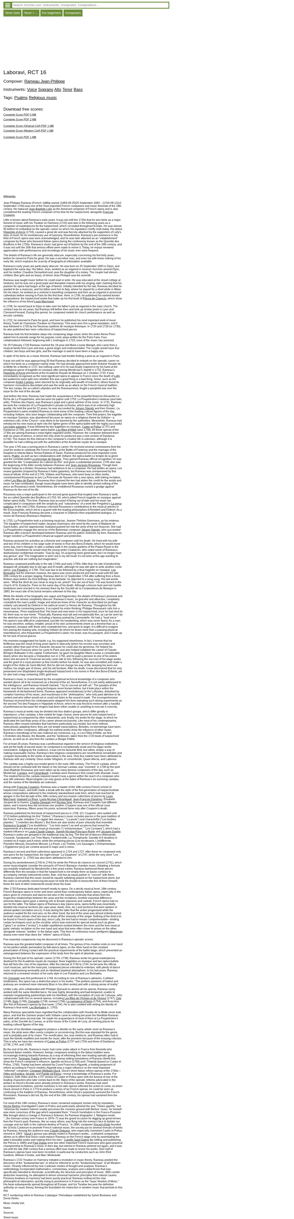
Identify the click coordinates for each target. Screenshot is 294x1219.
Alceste (30, 1073)
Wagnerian (115, 931)
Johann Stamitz (84, 408)
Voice (32, 89)
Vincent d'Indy (101, 1124)
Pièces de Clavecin (94, 298)
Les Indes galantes (14, 426)
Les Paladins (20, 570)
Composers (73, 13)
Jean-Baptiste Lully (40, 209)
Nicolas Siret (64, 802)
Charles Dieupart (40, 802)
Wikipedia (9, 196)
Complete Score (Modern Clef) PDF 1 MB (28, 130)
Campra (22, 773)
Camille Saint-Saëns (76, 1139)
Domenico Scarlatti (14, 825)
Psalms (21, 97)
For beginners (51, 13)
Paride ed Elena (51, 1073)
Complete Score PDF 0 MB (19, 114)
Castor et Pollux (91, 426)
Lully (117, 376)
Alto (57, 89)
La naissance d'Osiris (79, 1001)
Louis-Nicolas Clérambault (55, 799)
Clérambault (41, 773)
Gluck (27, 1133)
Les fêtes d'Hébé (66, 429)
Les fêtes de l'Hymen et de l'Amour (85, 998)
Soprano (45, 89)
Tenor (67, 89)
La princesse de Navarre (46, 459)
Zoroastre (14, 978)
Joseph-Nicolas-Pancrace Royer (75, 831)
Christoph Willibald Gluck (45, 1070)
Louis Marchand (44, 301)
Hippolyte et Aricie (14, 232)
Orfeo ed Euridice (13, 1073)
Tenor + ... (31, 13)
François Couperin (28, 787)
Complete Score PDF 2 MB (19, 119)
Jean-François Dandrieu (87, 799)
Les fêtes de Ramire (23, 480)
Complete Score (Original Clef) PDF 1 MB (28, 126)
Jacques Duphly (110, 831)
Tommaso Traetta (28, 1058)
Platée (16, 456)
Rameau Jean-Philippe (44, 81)
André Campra (25, 382)
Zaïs (118, 998)
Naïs (15, 1001)
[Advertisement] (86, 44)
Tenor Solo (12, 13)
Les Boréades (37, 1007)
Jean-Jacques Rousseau (86, 465)
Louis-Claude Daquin (41, 831)
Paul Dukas (40, 1142)
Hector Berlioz (12, 1106)
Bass (78, 89)
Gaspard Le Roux (27, 799)
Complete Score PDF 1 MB (19, 137)
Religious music (43, 97)
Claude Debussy (60, 1130)
